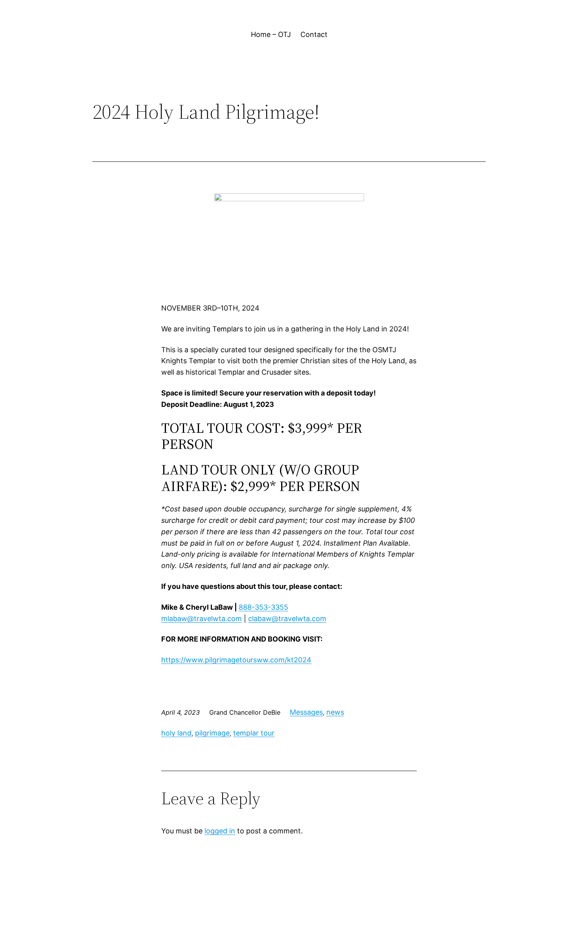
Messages (306, 712)
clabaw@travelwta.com (287, 618)
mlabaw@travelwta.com (201, 618)
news (335, 712)
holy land (176, 733)
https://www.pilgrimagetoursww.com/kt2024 (236, 660)
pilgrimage (212, 733)
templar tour (253, 733)
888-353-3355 (263, 607)
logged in (219, 831)
